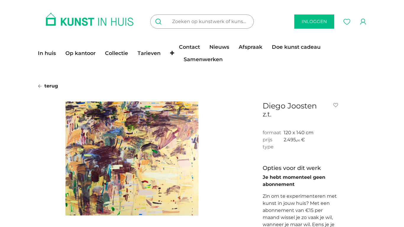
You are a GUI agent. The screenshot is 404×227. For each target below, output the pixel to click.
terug (50, 86)
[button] (172, 53)
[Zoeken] (160, 21)
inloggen (314, 21)
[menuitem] (49, 53)
